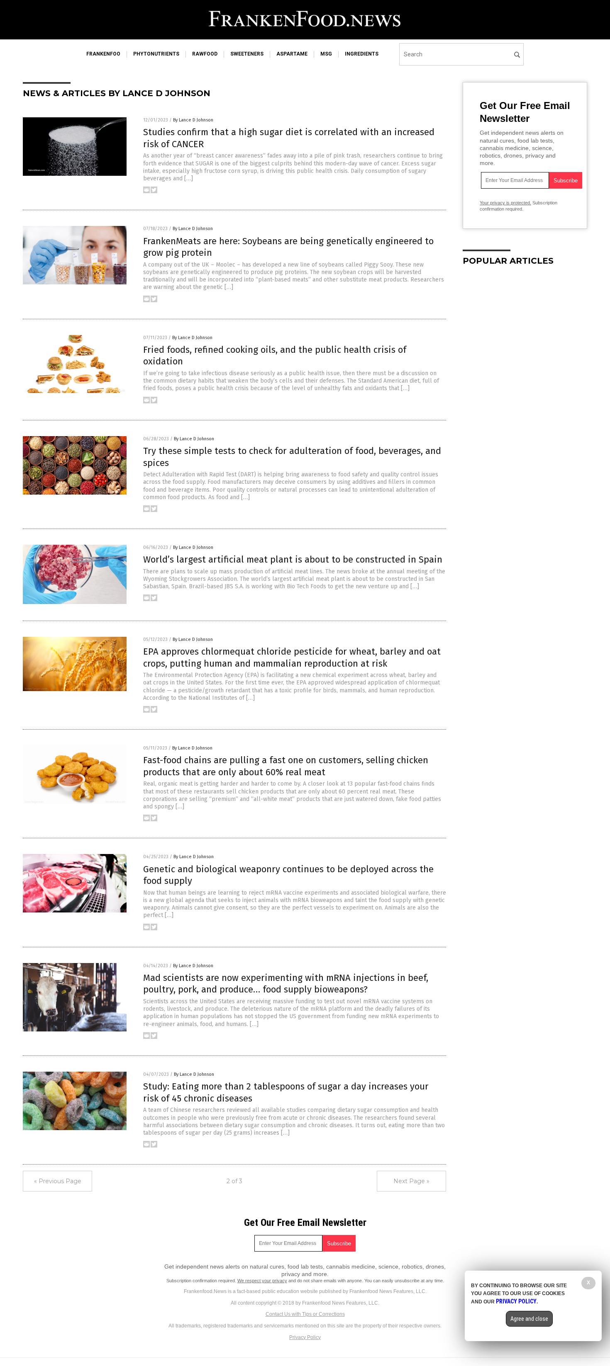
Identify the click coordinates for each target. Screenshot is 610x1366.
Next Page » (411, 1181)
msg (326, 54)
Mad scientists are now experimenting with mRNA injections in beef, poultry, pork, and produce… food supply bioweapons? (285, 983)
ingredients (361, 54)
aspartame (291, 54)
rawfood (204, 54)
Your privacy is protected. (505, 202)
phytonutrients (156, 54)
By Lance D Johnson (193, 120)
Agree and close (529, 1318)
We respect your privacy (262, 1280)
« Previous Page (57, 1181)
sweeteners (247, 54)
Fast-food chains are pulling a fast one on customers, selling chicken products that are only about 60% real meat (285, 766)
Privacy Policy (305, 1337)
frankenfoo (103, 54)
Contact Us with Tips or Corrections (305, 1314)
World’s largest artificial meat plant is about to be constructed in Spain (292, 559)
